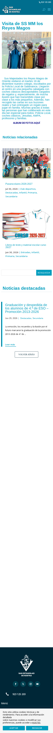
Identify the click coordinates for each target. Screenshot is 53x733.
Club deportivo (27, 188)
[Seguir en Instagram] (30, 684)
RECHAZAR (37, 728)
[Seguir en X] (23, 684)
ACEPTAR (14, 728)
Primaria (32, 192)
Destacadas (11, 192)
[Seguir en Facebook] (15, 684)
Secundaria (11, 196)
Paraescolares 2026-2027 (19, 184)
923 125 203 (19, 694)
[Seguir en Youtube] (37, 684)
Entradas (25, 252)
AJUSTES (36, 722)
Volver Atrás (26, 354)
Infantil (23, 192)
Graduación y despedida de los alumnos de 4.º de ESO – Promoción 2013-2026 (24, 308)
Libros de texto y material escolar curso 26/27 (25, 246)
